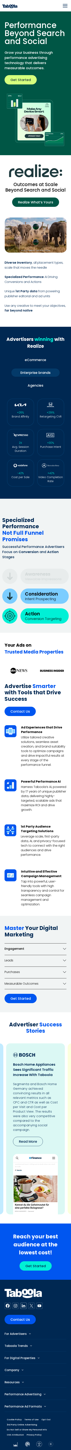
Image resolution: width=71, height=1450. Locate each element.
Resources (12, 1382)
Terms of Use (31, 1419)
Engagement (14, 949)
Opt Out (46, 1419)
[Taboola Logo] (9, 6)
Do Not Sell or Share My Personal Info (27, 1429)
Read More (28, 1141)
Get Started (20, 79)
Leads (9, 960)
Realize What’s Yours (35, 202)
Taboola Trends (17, 1346)
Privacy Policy (34, 1434)
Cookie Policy (14, 1419)
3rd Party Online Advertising (22, 1424)
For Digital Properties (20, 1358)
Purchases (12, 972)
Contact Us (20, 711)
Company (12, 1370)
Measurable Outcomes (21, 983)
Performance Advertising (23, 1394)
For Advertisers (16, 1334)
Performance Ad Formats (24, 1406)
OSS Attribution (15, 1434)
